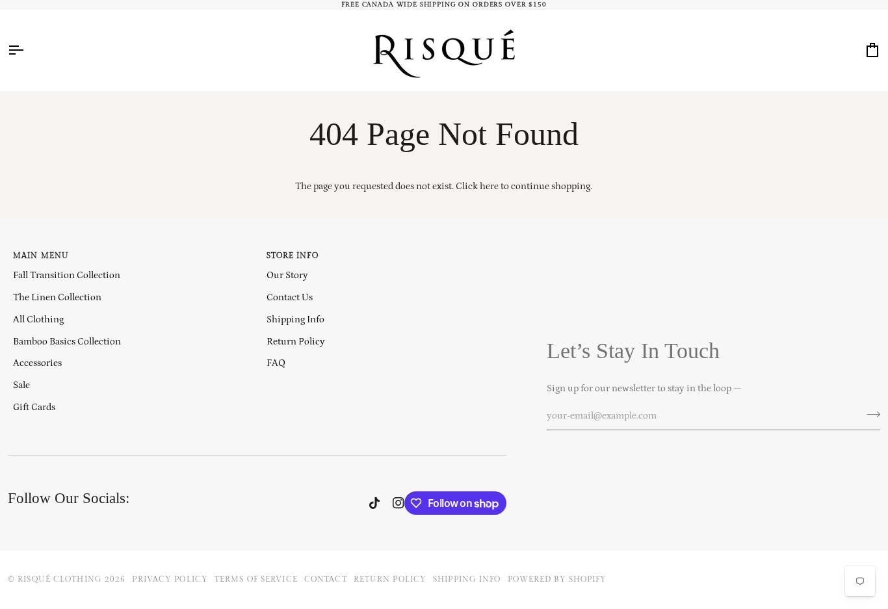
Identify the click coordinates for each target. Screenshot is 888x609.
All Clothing (38, 319)
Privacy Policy (170, 579)
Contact (325, 579)
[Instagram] (398, 503)
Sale (21, 385)
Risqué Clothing (60, 579)
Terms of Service (256, 579)
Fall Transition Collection (66, 275)
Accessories (37, 363)
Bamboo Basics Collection (67, 341)
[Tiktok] (374, 503)
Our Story (287, 275)
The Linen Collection (57, 297)
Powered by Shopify (557, 579)
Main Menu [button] (41, 256)
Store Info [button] (293, 256)
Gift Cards (34, 407)
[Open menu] (27, 50)
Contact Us (290, 297)
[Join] (869, 414)
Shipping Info (295, 319)
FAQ (276, 363)
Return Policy (296, 341)
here (489, 186)
